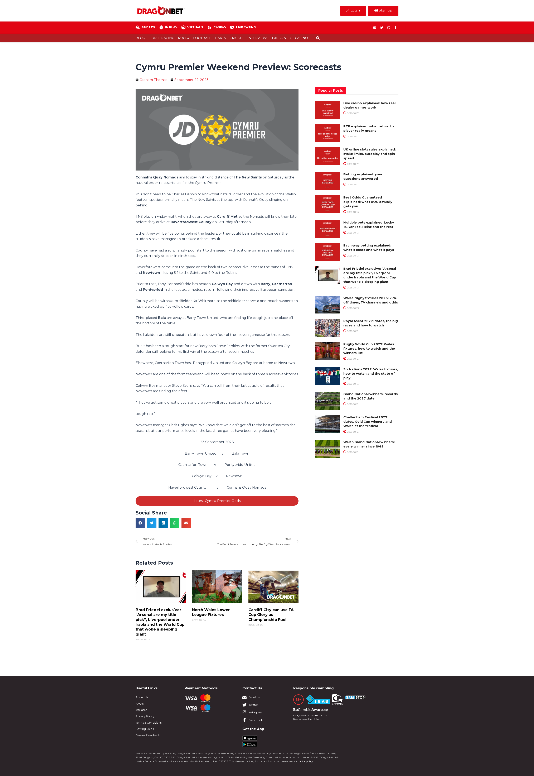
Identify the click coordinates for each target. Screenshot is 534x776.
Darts (220, 38)
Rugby (183, 38)
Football (202, 38)
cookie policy (305, 761)
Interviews (258, 38)
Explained (281, 38)
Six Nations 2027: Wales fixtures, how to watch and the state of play (370, 373)
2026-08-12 (353, 331)
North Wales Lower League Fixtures (211, 612)
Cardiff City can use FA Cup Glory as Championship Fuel (271, 615)
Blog (140, 38)
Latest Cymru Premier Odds (217, 501)
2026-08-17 (353, 113)
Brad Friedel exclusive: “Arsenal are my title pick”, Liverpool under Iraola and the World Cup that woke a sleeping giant (160, 622)
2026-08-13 (353, 212)
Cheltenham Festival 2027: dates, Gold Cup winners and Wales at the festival (367, 421)
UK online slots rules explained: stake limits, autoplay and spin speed (369, 153)
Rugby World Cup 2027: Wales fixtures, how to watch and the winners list (369, 348)
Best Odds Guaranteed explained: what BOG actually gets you (367, 201)
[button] (317, 38)
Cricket (237, 38)
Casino (301, 38)
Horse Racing (161, 38)
